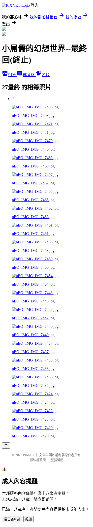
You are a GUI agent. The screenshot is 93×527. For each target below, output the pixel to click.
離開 (28, 519)
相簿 (12, 75)
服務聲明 (57, 460)
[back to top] (6, 445)
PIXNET (28, 455)
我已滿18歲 (12, 519)
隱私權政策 (38, 460)
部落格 (29, 75)
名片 (46, 75)
